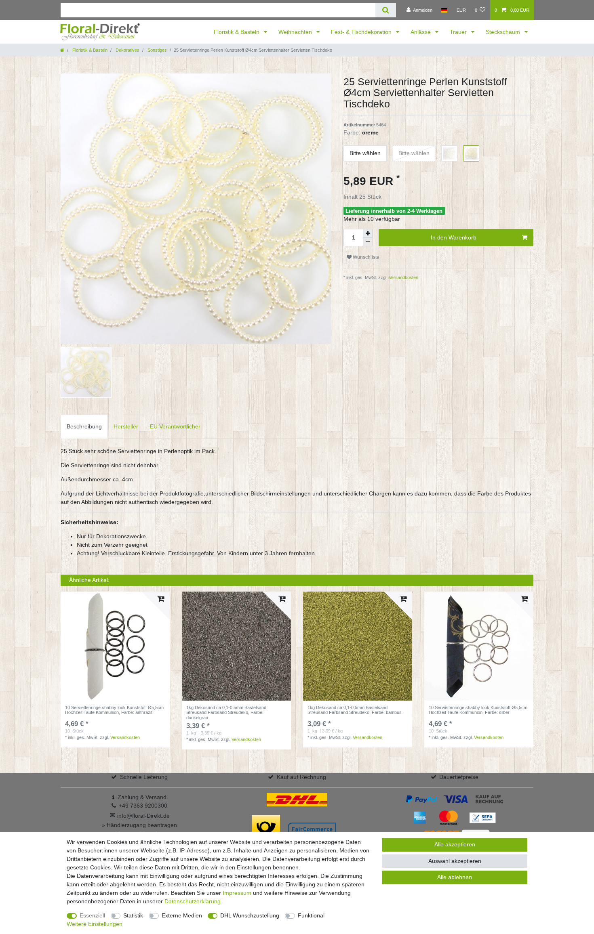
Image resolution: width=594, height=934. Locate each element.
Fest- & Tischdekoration (362, 32)
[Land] (444, 10)
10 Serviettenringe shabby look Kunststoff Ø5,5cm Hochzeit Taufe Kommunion (114, 710)
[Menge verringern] (368, 242)
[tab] (84, 427)
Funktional (311, 915)
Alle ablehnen (454, 877)
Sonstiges (156, 50)
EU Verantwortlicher (175, 426)
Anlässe (421, 32)
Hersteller (126, 426)
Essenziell (92, 915)
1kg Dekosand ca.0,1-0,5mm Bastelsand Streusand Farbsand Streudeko (226, 712)
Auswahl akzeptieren (454, 861)
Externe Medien (182, 915)
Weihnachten (296, 32)
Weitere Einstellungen (94, 924)
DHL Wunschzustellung (249, 915)
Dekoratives (126, 50)
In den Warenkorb (453, 237)
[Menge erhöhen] (368, 233)
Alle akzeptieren (454, 844)
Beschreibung (84, 426)
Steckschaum (504, 32)
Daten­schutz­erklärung (192, 901)
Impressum (237, 893)
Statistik (133, 915)
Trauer (459, 32)
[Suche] (385, 10)
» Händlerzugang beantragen (139, 825)
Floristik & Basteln (237, 32)
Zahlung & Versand (142, 797)
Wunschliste (365, 257)
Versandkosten (403, 277)
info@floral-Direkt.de (140, 815)
